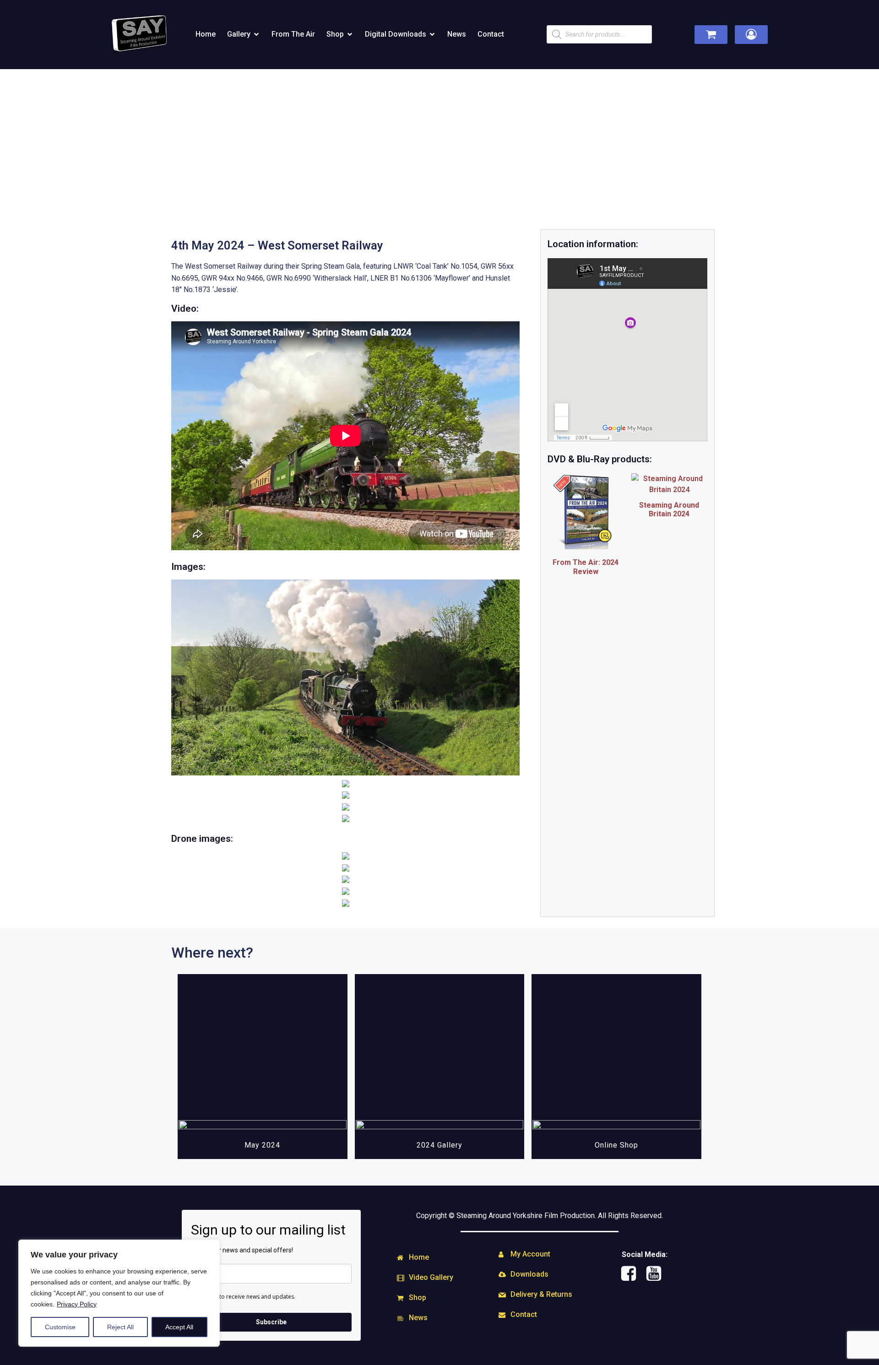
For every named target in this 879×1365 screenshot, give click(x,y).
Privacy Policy (77, 1304)
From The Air (293, 34)
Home (205, 34)
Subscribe (271, 1322)
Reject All (120, 1327)
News (456, 34)
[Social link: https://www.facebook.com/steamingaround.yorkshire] (632, 1274)
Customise (60, 1327)
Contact (490, 34)
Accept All (179, 1327)
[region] (119, 1293)
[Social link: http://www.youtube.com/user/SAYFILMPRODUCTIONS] (657, 1274)
